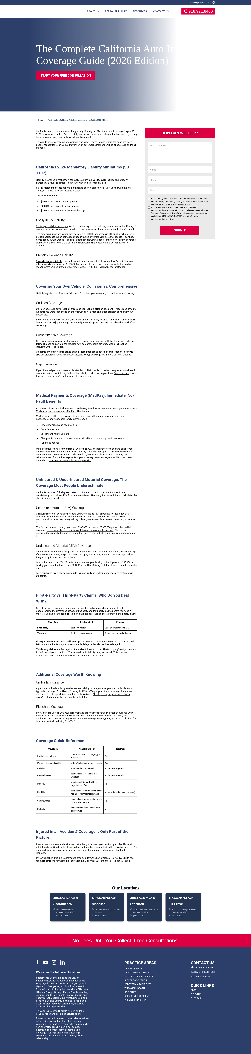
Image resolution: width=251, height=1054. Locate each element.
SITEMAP (196, 994)
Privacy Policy (43, 1013)
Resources (140, 11)
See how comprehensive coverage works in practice (99, 344)
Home (40, 120)
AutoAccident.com (65, 898)
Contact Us (161, 11)
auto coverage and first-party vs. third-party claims (110, 613)
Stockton (137, 904)
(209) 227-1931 (100, 916)
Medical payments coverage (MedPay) (56, 411)
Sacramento (62, 904)
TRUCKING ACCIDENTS (136, 972)
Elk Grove (176, 904)
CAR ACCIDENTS (133, 968)
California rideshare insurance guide (55, 718)
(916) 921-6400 (62, 916)
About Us (93, 11)
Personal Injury (116, 11)
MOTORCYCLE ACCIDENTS (138, 976)
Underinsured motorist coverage (53, 551)
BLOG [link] (193, 990)
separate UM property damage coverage (57, 533)
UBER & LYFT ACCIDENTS (137, 996)
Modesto (98, 904)
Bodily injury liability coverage (51, 226)
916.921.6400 (201, 11)
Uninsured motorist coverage (51, 513)
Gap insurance (121, 373)
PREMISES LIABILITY (135, 1000)
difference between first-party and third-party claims (84, 611)
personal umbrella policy (51, 688)
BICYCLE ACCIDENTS (135, 980)
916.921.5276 (203, 976)
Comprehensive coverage (49, 341)
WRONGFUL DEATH (134, 988)
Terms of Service (65, 1013)
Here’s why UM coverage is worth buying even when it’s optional (80, 530)
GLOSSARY (196, 998)
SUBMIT (180, 230)
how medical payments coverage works (70, 460)
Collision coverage (45, 309)
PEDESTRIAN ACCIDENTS (137, 984)
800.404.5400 (208, 972)
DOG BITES (130, 992)
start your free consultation (65, 75)
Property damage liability (49, 261)
